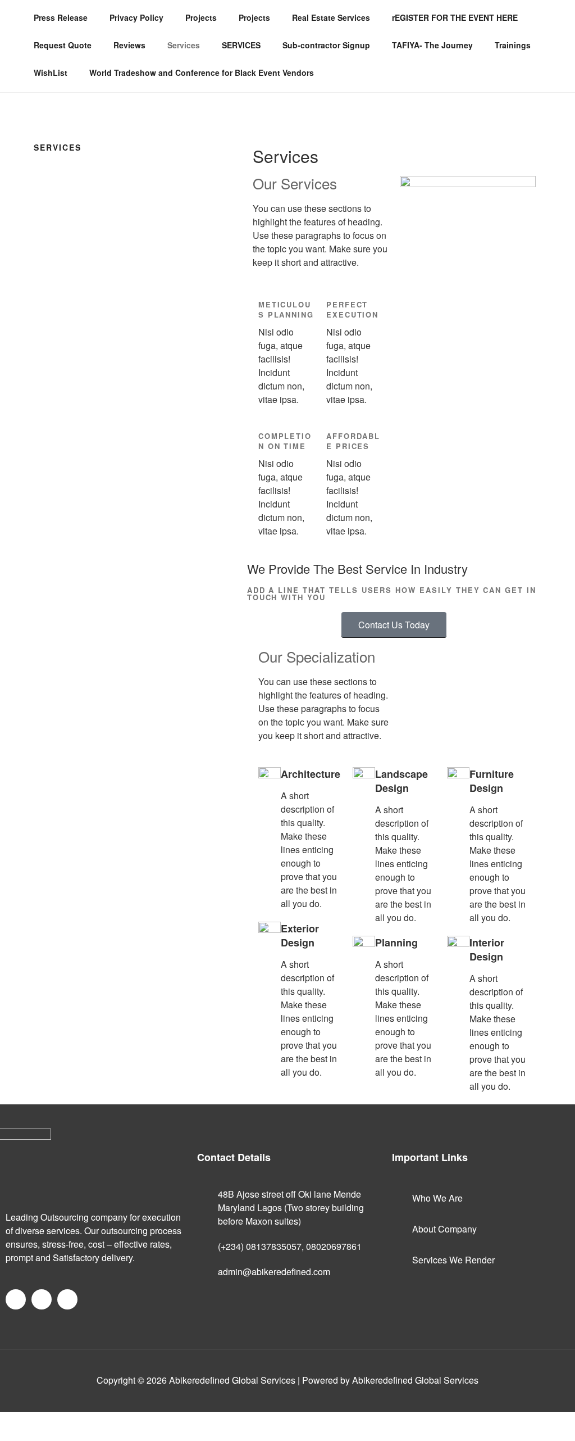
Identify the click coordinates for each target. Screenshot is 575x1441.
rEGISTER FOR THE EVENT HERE (455, 17)
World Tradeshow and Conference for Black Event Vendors (201, 72)
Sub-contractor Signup (326, 45)
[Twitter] (41, 1299)
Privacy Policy (136, 17)
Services (183, 45)
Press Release (61, 17)
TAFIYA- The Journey (432, 45)
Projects (201, 17)
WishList (50, 72)
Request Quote (63, 45)
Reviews (129, 45)
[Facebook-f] (16, 1299)
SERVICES (241, 45)
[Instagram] (67, 1299)
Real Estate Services (331, 17)
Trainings (513, 45)
